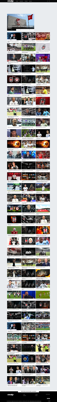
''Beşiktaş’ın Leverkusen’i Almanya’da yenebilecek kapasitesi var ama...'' (42, 181)
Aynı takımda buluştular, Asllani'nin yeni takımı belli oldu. (13, 353)
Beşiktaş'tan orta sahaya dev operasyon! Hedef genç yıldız (12, 385)
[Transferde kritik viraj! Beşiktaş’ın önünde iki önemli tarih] (14, 230)
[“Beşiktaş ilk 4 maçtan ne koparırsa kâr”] (28, 176)
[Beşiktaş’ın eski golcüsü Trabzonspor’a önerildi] (43, 47)
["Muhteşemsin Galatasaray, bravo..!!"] (43, 295)
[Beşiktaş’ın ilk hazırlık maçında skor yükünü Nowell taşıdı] (14, 262)
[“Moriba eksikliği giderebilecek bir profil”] (43, 241)
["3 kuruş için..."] (43, 58)
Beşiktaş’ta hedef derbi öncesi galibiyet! (13, 214)
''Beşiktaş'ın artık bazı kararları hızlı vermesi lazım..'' (13, 331)
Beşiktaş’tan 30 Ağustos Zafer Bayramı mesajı (14, 257)
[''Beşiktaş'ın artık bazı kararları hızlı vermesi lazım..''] (14, 326)
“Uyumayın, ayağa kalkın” (26, 116)
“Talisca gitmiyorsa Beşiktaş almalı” (42, 256)
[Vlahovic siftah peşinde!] (43, 198)
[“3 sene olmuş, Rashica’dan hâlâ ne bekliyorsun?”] (28, 144)
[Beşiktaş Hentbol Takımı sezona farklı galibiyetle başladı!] (28, 315)
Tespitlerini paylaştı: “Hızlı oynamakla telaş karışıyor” (14, 203)
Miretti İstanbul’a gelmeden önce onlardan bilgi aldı (13, 117)
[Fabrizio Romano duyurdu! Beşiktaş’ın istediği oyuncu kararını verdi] (43, 230)
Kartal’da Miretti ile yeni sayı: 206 (13, 245)
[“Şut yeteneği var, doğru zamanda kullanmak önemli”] (43, 90)
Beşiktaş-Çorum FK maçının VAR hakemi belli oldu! (13, 74)
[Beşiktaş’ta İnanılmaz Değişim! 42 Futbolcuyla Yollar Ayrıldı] (28, 369)
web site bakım (48, 394)
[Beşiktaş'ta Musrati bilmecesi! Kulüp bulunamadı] (43, 358)
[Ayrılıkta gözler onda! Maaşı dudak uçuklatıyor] (43, 133)
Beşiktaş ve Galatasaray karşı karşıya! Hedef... (28, 246)
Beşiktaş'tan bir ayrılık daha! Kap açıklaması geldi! (13, 149)
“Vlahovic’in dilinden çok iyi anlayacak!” (26, 331)
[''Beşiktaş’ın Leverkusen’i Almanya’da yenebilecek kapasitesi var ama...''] (43, 176)
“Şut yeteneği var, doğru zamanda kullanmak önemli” (42, 95)
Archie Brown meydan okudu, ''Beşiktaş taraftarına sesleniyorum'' (14, 138)
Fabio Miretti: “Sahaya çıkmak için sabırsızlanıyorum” (13, 181)
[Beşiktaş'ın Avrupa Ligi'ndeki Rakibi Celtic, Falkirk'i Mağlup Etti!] (14, 337)
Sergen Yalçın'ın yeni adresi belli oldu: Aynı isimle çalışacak (14, 160)
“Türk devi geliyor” (11, 299)
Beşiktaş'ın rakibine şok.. (40, 341)
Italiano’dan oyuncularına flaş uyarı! (14, 127)
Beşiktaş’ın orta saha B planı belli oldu (14, 105)
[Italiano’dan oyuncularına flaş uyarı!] (14, 122)
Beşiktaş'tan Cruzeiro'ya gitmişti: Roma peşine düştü (42, 374)
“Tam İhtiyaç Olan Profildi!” (40, 352)
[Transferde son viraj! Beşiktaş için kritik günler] (28, 208)
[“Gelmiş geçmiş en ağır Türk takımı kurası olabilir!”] (28, 337)
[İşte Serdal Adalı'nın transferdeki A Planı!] (14, 36)
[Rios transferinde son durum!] (43, 122)
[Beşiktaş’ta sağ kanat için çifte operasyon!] (28, 273)
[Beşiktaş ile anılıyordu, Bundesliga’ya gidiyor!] (28, 230)
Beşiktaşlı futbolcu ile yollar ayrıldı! (42, 148)
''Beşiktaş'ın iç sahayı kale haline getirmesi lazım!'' (41, 192)
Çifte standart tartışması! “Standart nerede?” (42, 170)
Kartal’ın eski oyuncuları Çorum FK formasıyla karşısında (27, 63)
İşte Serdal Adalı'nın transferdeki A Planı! (13, 41)
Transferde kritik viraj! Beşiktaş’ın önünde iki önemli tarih (13, 235)
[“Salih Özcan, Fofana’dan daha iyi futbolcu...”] (28, 187)
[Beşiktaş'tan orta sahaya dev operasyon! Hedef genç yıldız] (14, 380)
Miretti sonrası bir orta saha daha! (27, 105)
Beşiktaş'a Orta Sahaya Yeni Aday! (13, 309)
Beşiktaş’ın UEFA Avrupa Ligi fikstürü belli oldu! (42, 310)
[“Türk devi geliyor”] (14, 295)
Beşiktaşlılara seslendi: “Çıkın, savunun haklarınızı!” (28, 160)
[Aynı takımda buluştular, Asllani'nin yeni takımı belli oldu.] (14, 348)
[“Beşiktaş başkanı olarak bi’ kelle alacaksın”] (14, 58)
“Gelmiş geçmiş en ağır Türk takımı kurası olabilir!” (27, 342)
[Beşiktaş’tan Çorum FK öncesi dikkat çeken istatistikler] (28, 47)
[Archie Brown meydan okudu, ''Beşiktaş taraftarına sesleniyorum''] (14, 133)
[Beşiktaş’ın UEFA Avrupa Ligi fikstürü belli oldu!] (43, 305)
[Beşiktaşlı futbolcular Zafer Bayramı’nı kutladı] (43, 208)
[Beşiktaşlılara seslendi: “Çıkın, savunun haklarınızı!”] (28, 155)
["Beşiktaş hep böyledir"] (43, 68)
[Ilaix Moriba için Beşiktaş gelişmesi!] (43, 112)
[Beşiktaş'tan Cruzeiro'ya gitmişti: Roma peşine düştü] (43, 369)
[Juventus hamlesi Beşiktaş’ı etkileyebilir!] (28, 79)
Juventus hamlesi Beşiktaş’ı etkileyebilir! (26, 84)
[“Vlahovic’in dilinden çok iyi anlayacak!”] (28, 326)
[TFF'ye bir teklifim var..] (28, 295)
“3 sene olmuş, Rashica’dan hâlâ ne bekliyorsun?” (28, 149)
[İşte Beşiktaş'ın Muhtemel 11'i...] (28, 68)
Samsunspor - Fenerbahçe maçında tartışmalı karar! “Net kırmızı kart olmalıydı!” (28, 138)
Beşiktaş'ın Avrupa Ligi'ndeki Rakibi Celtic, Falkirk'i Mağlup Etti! (13, 342)
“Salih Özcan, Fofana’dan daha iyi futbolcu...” (27, 192)
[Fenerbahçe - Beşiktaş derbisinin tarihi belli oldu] (28, 358)
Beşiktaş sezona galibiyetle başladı (42, 320)
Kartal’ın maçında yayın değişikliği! (13, 84)
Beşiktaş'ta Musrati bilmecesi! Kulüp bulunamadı (42, 364)
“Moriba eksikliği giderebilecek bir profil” (42, 245)
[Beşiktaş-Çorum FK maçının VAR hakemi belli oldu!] (14, 68)
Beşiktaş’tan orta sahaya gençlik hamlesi (27, 170)
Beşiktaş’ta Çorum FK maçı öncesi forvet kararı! (13, 278)
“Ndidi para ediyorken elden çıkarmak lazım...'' (14, 192)
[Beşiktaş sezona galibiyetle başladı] (43, 315)
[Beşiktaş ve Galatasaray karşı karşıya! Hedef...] (28, 241)
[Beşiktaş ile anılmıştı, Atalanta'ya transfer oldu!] (14, 315)
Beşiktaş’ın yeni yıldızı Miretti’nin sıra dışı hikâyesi (13, 289)
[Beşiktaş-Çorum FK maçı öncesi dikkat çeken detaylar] (28, 262)
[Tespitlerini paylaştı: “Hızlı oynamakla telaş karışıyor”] (14, 198)
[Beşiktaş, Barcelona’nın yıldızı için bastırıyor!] (14, 219)
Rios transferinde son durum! (41, 127)
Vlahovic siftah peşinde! (40, 202)
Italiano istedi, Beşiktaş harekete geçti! (42, 224)
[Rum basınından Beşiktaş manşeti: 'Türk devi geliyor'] (28, 380)
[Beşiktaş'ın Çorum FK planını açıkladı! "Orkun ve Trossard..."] (28, 348)
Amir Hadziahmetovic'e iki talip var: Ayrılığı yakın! (28, 203)
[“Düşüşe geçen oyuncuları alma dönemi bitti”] (43, 79)
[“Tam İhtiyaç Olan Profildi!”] (43, 348)
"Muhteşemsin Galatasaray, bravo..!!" (42, 299)
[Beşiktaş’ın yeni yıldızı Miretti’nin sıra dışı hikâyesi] (14, 284)
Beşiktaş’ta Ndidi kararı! (40, 288)
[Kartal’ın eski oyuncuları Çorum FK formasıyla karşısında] (28, 58)
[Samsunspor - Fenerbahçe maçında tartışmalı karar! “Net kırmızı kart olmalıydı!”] (28, 133)
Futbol (17, 1)
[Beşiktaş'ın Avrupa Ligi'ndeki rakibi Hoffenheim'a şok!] (43, 326)
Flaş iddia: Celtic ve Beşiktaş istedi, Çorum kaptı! (42, 385)
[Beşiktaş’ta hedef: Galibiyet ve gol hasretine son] (28, 122)
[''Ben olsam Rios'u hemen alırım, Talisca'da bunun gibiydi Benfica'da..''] (43, 155)
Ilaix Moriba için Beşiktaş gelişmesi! (42, 116)
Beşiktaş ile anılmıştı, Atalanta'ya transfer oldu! (13, 320)
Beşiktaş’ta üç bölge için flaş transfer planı (28, 289)
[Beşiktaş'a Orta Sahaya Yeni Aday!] (14, 305)
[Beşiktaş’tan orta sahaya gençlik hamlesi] (28, 165)
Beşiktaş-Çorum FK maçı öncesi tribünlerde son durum (13, 52)
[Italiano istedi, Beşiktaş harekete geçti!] (43, 219)
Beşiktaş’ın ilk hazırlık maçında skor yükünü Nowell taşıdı (13, 267)
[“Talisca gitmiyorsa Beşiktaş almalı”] (43, 252)
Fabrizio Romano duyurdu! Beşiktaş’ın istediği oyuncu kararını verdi (42, 235)
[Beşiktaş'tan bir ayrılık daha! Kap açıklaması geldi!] (14, 144)
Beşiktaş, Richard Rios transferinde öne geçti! (14, 95)
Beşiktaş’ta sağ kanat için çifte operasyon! (27, 278)
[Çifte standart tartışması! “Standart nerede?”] (43, 165)
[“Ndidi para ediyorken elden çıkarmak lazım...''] (14, 187)
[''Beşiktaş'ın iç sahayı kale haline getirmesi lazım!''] (43, 187)
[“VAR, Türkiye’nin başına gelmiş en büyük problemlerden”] (28, 90)
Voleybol (26, 1)
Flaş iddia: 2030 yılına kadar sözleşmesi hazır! (28, 41)
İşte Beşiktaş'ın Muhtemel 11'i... (27, 73)
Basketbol (21, 1)
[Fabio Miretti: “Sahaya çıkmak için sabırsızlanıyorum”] (14, 176)
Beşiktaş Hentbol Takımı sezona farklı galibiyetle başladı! (28, 320)
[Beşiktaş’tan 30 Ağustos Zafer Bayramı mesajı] (14, 252)
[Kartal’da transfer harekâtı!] (43, 262)
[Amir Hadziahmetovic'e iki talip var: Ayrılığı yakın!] (28, 198)
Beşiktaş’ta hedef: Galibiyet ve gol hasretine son (27, 127)
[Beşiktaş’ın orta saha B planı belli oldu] (14, 101)
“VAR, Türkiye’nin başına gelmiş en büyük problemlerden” (27, 95)
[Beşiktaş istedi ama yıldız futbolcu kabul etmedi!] (28, 252)
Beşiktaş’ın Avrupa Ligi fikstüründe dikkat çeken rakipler (42, 278)
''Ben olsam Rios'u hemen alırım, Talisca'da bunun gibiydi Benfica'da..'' (42, 160)
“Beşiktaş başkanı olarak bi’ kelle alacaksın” (13, 63)
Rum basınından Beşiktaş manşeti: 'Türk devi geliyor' (28, 385)
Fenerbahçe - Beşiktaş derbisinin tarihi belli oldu (28, 364)
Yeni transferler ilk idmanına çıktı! (13, 363)
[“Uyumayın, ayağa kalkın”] (28, 112)
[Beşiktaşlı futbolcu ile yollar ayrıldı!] (43, 144)
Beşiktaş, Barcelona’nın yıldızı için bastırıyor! (13, 224)
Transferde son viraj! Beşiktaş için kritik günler (28, 214)
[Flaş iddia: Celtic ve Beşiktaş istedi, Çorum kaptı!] (43, 380)
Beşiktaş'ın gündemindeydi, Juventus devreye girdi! (28, 310)
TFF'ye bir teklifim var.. (25, 299)
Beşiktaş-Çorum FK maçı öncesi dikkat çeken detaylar (28, 267)
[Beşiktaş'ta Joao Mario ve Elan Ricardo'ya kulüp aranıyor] (14, 369)
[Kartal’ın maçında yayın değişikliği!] (14, 79)
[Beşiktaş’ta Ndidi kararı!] (43, 284)
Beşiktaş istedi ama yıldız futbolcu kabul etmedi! (27, 257)
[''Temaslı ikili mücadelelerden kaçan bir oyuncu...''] (14, 165)
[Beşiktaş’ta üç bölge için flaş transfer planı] (28, 284)
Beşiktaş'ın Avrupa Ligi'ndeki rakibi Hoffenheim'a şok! (42, 331)
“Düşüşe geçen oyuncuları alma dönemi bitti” (41, 84)
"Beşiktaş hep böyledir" (40, 73)
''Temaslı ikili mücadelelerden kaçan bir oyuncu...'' (14, 170)
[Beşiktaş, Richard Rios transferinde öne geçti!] (14, 90)
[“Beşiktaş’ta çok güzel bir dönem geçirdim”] (43, 101)
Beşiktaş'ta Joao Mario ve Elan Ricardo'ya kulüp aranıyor (13, 374)
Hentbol (30, 1)
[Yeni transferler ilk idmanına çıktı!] (14, 358)
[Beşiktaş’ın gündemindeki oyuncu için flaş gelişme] (28, 219)
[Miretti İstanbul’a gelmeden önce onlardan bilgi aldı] (14, 112)
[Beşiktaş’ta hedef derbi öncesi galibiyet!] (14, 208)
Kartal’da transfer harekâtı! (40, 267)
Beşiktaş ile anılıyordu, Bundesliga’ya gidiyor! (28, 235)
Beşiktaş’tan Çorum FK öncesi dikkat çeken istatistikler (28, 52)
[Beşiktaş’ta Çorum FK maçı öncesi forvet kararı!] (14, 273)
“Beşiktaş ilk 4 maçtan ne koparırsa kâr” (28, 181)
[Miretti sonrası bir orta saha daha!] (28, 101)
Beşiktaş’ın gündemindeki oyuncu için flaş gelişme (28, 224)
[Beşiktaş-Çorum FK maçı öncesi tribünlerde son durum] (14, 47)
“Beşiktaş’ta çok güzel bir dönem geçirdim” (41, 106)
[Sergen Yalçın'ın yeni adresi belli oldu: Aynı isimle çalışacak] (14, 155)
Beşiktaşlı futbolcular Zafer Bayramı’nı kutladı (42, 214)
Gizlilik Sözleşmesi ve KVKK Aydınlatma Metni (35, 401)
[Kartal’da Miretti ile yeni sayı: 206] (14, 241)
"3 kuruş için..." (38, 62)
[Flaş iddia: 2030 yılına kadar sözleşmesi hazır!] (28, 36)
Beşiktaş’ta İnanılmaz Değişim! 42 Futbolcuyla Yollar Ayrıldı (27, 374)
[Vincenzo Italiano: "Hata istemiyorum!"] (43, 36)
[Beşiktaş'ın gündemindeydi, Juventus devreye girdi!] (28, 305)
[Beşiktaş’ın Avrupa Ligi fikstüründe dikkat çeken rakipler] (43, 273)
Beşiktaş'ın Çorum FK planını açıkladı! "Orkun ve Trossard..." (28, 353)
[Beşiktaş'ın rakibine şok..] (43, 337)
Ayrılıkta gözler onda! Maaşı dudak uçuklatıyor (42, 138)
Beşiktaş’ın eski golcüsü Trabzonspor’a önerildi (42, 52)
